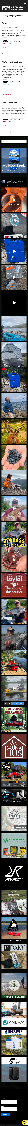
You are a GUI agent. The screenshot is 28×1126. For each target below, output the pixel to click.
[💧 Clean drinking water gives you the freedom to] (14, 251)
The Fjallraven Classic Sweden (12, 62)
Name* (3, 1098)
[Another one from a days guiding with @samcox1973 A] (14, 611)
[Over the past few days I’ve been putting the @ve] (14, 354)
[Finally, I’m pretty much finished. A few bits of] (14, 199)
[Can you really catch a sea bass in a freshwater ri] (14, 534)
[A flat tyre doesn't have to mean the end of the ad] (14, 277)
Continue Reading (6, 53)
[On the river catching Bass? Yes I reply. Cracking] (14, 637)
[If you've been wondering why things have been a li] (14, 585)
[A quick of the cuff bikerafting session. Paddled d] (14, 662)
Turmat (4, 23)
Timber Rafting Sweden (10, 103)
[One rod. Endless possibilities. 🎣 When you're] (14, 508)
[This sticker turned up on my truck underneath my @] (14, 225)
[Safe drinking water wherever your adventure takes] (14, 379)
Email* (3, 1106)
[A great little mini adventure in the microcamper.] (14, 328)
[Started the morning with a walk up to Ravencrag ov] (14, 482)
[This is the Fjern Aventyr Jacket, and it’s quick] (14, 405)
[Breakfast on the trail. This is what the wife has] (14, 457)
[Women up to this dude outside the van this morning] (14, 431)
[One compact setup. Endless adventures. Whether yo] (14, 559)
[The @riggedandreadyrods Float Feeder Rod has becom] (14, 302)
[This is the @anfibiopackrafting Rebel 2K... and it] (14, 688)
